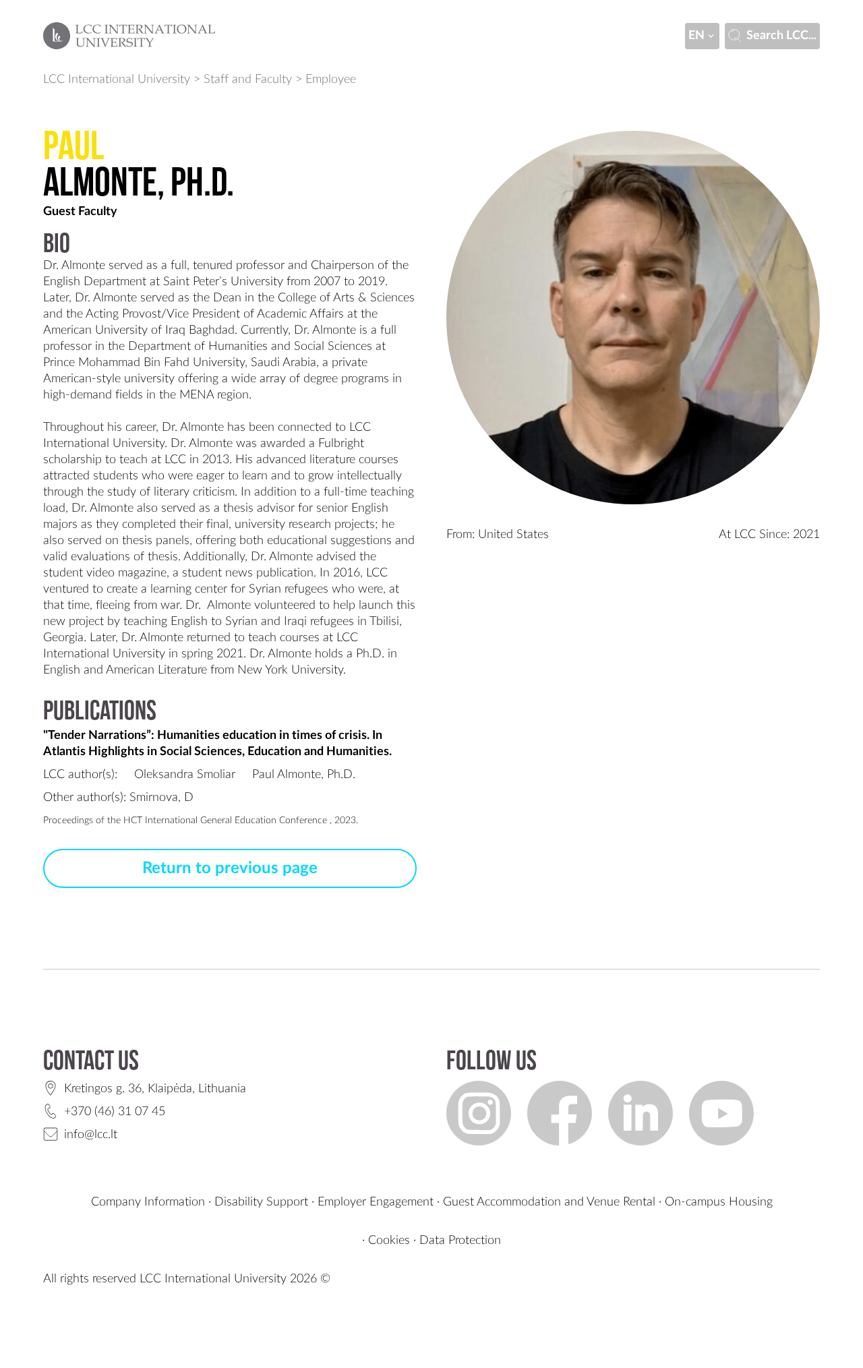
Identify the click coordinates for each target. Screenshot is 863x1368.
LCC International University (116, 79)
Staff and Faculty (248, 79)
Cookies (389, 1241)
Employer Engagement (376, 1202)
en (696, 36)
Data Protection (460, 1241)
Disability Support (261, 1202)
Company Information (148, 1202)
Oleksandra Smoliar (184, 775)
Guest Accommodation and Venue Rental (549, 1202)
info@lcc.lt (90, 1135)
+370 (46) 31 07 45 (114, 1112)
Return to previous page (230, 868)
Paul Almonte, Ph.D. (303, 775)
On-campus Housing (719, 1202)
